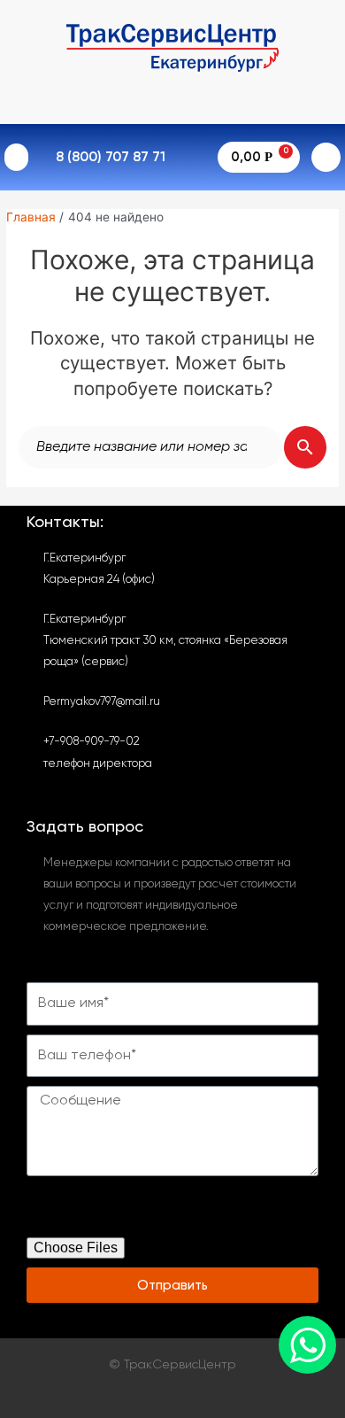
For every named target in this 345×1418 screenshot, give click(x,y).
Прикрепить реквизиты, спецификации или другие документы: (169, 1210)
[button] (16, 157)
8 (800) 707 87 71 (110, 158)
